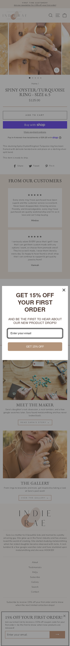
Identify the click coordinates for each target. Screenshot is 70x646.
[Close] (64, 290)
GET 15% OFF (35, 346)
